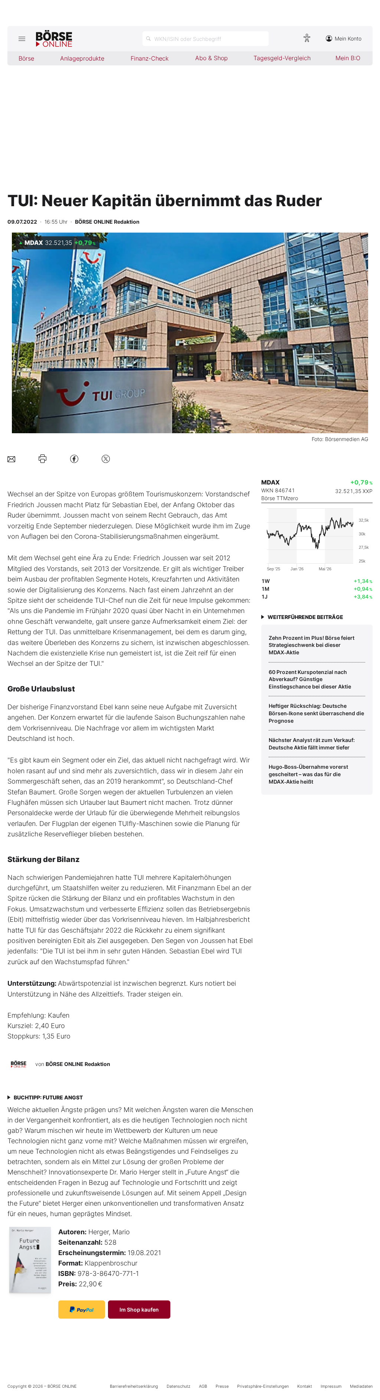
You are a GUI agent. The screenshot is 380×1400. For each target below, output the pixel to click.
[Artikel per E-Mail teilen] (11, 458)
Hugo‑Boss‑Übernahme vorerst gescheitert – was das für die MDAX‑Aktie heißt (308, 774)
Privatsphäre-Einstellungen (263, 1386)
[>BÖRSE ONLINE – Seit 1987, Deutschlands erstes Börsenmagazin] (54, 38)
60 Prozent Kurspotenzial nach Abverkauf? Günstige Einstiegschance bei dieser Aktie (310, 679)
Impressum (331, 1386)
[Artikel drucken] (42, 459)
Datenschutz (178, 1386)
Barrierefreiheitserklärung (134, 1386)
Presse (222, 1386)
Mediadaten (361, 1386)
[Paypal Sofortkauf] (81, 1309)
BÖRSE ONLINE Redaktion (78, 1064)
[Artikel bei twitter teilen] (105, 458)
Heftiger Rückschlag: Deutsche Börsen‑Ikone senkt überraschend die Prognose (316, 713)
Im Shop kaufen (139, 1309)
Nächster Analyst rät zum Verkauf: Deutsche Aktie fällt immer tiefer (312, 744)
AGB (203, 1386)
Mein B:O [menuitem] (347, 58)
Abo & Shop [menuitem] (211, 58)
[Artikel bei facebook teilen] (74, 458)
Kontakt (304, 1386)
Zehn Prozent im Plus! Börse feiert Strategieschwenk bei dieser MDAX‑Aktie (311, 645)
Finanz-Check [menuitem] (149, 58)
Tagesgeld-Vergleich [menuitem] (282, 58)
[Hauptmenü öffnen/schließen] (21, 38)
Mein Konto (348, 38)
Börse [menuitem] (26, 58)
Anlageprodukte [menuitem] (82, 58)
